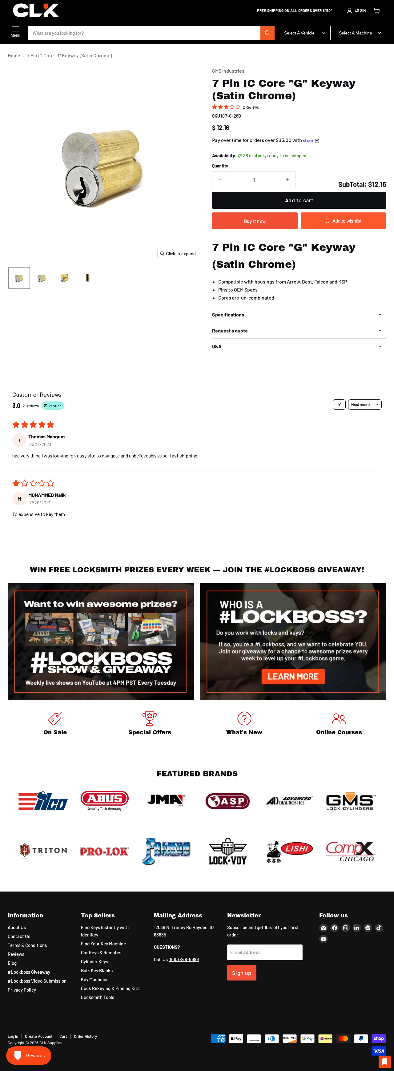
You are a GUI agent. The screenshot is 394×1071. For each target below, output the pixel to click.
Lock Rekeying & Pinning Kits (110, 988)
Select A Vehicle (299, 32)
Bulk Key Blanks (97, 970)
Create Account (39, 1036)
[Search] (267, 33)
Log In (13, 1036)
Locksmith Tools (97, 997)
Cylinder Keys (94, 961)
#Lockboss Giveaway (29, 972)
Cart (63, 1036)
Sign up (241, 972)
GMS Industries (228, 71)
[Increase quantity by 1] (288, 179)
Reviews (16, 954)
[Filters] (339, 404)
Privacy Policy (22, 989)
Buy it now (255, 221)
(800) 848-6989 (184, 959)
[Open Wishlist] (385, 1062)
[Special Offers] (150, 724)
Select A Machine (355, 32)
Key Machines (94, 979)
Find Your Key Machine (103, 943)
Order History (85, 1036)
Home (14, 55)
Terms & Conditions (27, 945)
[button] (356, 10)
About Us (17, 927)
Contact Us (19, 936)
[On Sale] (55, 724)
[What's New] (244, 724)
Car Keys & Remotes (101, 952)
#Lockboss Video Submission (37, 981)
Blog (12, 963)
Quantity (220, 165)
